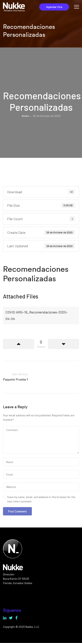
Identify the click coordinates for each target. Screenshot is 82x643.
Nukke (25, 115)
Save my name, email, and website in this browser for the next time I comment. (41, 499)
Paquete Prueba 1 (15, 379)
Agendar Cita (54, 7)
